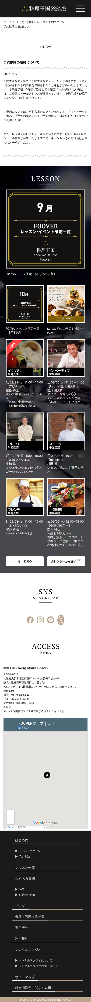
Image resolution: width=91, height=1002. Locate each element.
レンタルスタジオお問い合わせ (38, 966)
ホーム (8, 22)
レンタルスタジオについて (35, 960)
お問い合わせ (27, 895)
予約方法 (24, 856)
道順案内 (9, 690)
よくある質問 (24, 22)
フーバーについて (30, 851)
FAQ (21, 889)
